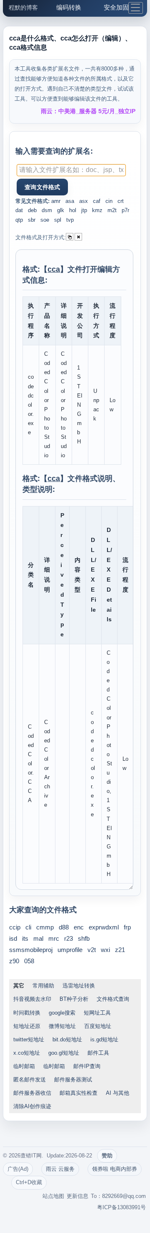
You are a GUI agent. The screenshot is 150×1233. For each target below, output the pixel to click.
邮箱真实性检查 (79, 1093)
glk (60, 210)
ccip (14, 927)
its (25, 938)
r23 (68, 938)
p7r (125, 210)
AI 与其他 (117, 1093)
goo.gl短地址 (63, 1053)
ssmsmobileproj (30, 949)
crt (121, 201)
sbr (31, 220)
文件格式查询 (113, 999)
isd (13, 938)
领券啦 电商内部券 (114, 1169)
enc (79, 927)
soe (44, 220)
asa (69, 201)
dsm (47, 210)
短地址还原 (26, 1026)
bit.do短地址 (67, 1039)
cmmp (45, 927)
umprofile (70, 949)
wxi (105, 949)
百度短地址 (97, 1026)
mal (38, 938)
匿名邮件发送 (29, 1079)
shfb (84, 938)
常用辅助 (43, 985)
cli (28, 927)
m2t (112, 210)
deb (32, 210)
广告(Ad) (18, 1169)
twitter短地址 (28, 1039)
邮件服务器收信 (32, 1093)
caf (96, 201)
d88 (64, 927)
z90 (14, 961)
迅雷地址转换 (78, 985)
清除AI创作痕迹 (32, 1106)
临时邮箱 (24, 1066)
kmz (97, 210)
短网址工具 (97, 1013)
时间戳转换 (26, 1013)
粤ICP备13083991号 (121, 1207)
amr (55, 201)
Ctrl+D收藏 (29, 1182)
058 (29, 961)
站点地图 (53, 1196)
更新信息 (77, 1196)
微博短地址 (62, 1026)
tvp (70, 220)
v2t (92, 949)
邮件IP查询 (86, 1066)
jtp (84, 210)
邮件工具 (98, 1053)
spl (57, 220)
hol (72, 210)
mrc (53, 938)
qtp (19, 220)
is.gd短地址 (104, 1039)
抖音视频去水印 (32, 999)
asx (83, 201)
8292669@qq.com (124, 1196)
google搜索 (62, 1013)
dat (19, 210)
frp (127, 927)
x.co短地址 (26, 1053)
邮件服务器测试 (73, 1079)
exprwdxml (104, 927)
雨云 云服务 (60, 1169)
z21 (120, 949)
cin (108, 201)
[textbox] (71, 170)
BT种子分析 (74, 999)
